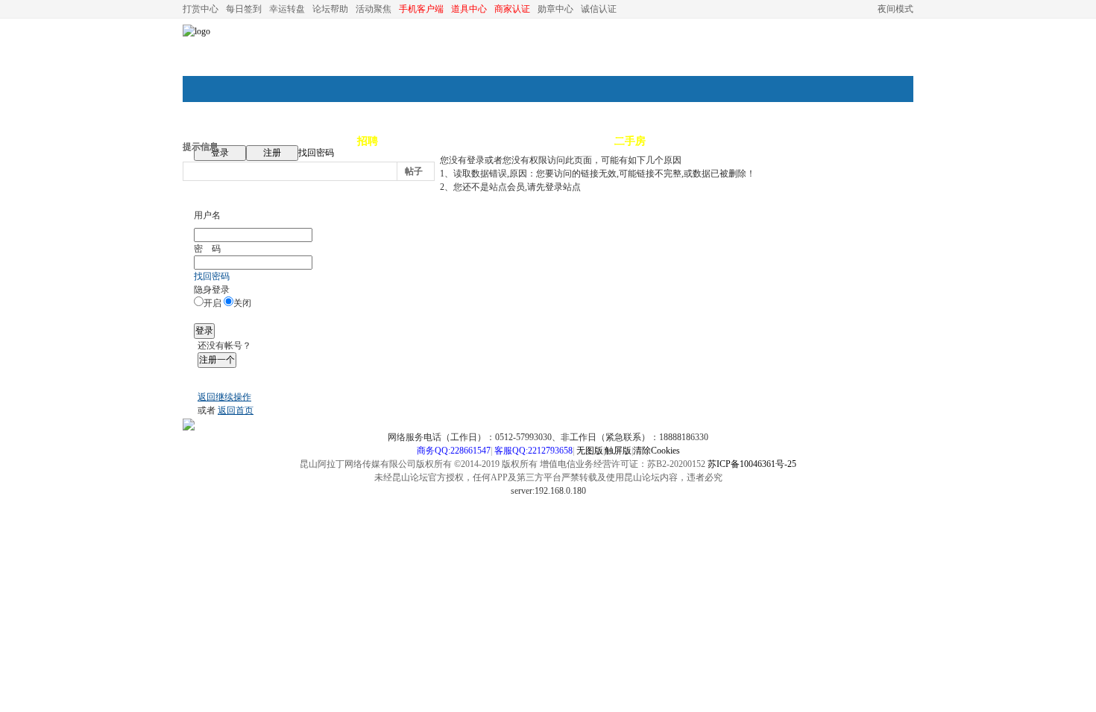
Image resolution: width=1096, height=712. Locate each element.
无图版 (589, 450)
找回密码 (316, 152)
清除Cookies (656, 450)
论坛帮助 (330, 9)
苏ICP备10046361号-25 (752, 464)
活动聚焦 (373, 9)
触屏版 (618, 450)
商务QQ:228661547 (454, 450)
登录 (220, 152)
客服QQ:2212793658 (533, 450)
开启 (212, 303)
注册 (272, 152)
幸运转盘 (287, 9)
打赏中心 (200, 9)
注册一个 (217, 360)
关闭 (242, 303)
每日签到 (244, 9)
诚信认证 (599, 9)
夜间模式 (895, 9)
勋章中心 (555, 9)
